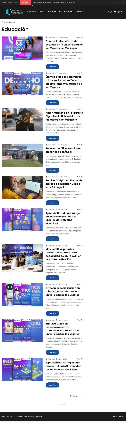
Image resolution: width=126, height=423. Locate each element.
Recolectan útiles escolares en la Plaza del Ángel (63, 150)
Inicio (5, 22)
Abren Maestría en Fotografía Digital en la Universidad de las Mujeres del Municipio (64, 116)
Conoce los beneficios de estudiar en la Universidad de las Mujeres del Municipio (64, 44)
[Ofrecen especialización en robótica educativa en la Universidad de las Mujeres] (22, 294)
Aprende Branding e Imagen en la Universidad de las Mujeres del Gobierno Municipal (63, 218)
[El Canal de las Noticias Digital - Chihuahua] (14, 11)
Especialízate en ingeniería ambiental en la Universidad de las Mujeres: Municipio (63, 366)
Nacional (52, 12)
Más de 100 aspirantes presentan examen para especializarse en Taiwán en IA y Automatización (63, 254)
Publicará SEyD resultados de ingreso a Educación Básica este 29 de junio (64, 184)
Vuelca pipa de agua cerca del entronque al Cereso (50, 2)
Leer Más (52, 67)
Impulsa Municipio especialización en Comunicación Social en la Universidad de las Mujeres (62, 329)
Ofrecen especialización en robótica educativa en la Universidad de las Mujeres (63, 291)
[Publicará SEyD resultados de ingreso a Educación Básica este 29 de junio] (22, 187)
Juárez (42, 12)
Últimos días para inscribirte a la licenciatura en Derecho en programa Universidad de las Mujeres (64, 82)
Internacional (66, 12)
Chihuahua (32, 12)
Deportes (79, 12)
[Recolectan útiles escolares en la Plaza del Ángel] (22, 155)
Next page (74, 396)
